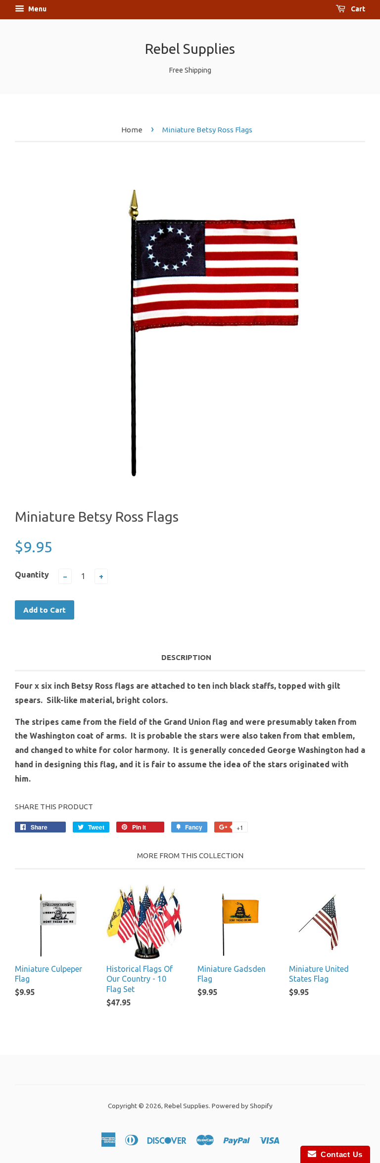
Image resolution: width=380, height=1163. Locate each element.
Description (186, 657)
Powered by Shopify (242, 1106)
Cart (357, 9)
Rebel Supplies (190, 48)
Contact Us (339, 1154)
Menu (37, 9)
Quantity (32, 574)
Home (131, 129)
